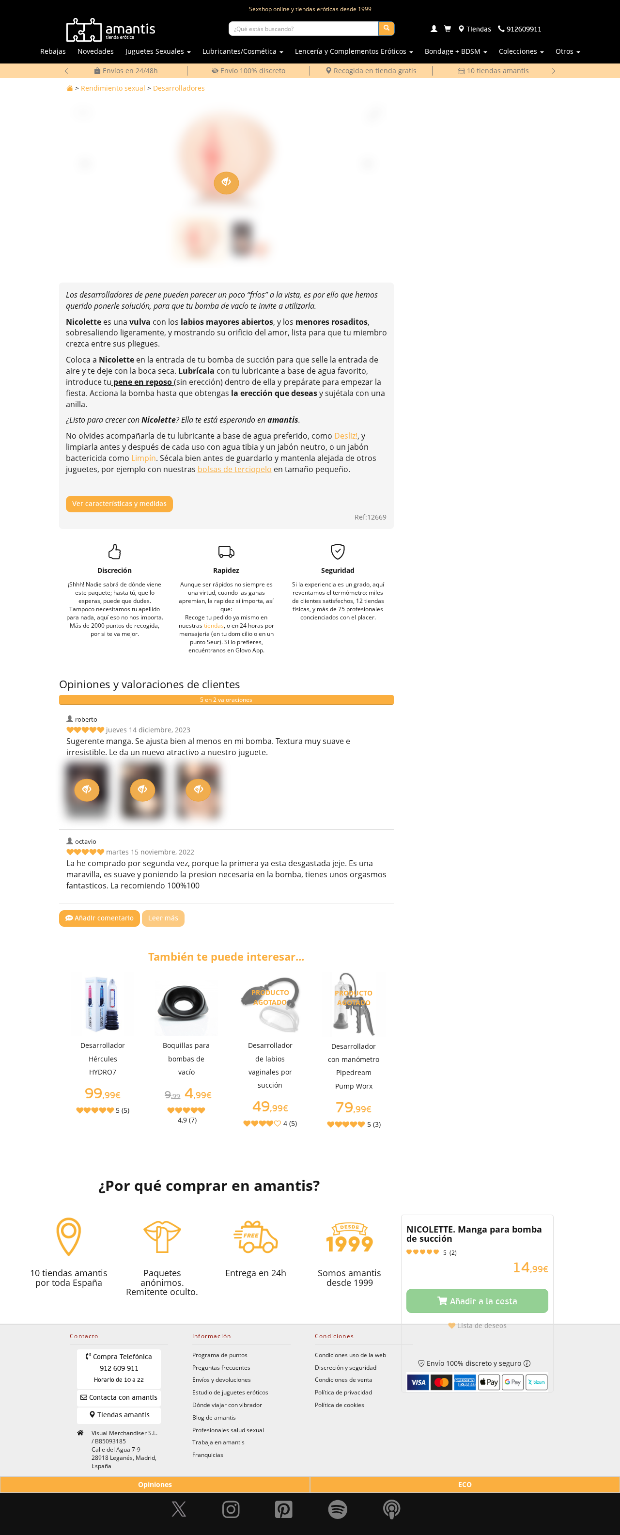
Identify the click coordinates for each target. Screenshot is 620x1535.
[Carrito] (447, 29)
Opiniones (155, 1484)
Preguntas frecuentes (221, 1367)
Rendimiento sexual (113, 88)
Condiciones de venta (343, 1379)
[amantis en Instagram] (231, 1505)
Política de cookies (339, 1404)
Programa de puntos (220, 1355)
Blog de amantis (214, 1417)
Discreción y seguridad (345, 1367)
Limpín (143, 458)
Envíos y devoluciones (221, 1379)
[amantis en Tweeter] (180, 1505)
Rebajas (53, 51)
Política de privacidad (343, 1392)
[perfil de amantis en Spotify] (338, 1505)
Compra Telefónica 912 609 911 (121, 1369)
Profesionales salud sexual (228, 1430)
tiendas (214, 625)
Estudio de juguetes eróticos (230, 1392)
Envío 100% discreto (251, 70)
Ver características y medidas (119, 504)
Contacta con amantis (122, 1397)
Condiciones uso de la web (350, 1355)
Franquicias (207, 1454)
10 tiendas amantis (497, 70)
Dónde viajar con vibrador (227, 1404)
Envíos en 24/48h (129, 70)
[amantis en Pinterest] (284, 1505)
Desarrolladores (179, 88)
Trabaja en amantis (218, 1442)
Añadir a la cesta (482, 1302)
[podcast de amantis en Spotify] (392, 1505)
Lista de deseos (481, 1326)
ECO (465, 1484)
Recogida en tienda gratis (374, 70)
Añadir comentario (103, 918)
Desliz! (345, 435)
